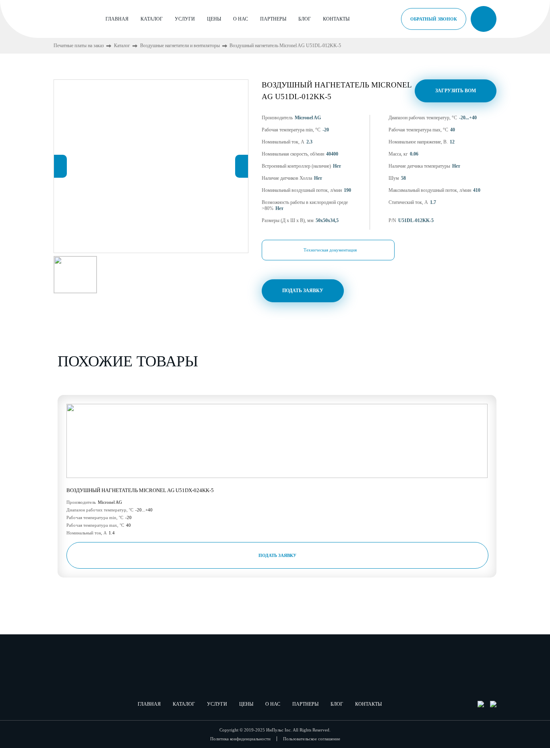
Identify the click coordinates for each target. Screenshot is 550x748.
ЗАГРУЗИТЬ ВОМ (455, 91)
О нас (240, 19)
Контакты (336, 19)
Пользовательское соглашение (311, 738)
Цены (214, 19)
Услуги (185, 19)
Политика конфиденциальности (240, 738)
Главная (116, 19)
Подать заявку (302, 290)
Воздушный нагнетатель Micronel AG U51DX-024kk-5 (140, 490)
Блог (304, 19)
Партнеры (273, 19)
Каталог (152, 19)
